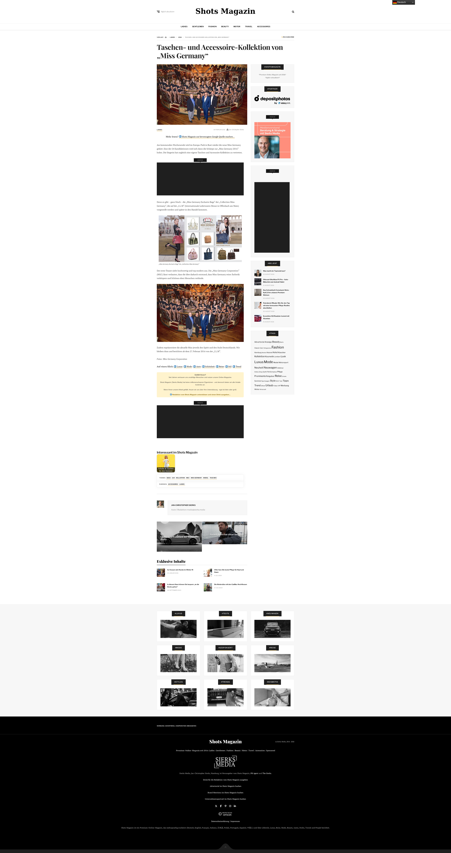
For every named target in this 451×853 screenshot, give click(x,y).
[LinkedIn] (235, 806)
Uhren (263, 386)
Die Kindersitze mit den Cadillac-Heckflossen (230, 584)
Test (280, 381)
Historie (269, 352)
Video (275, 386)
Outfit (265, 372)
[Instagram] (230, 806)
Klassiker (282, 352)
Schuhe (284, 376)
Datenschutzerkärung (220, 821)
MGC (188, 478)
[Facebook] (221, 806)
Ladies (184, 27)
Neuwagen (270, 367)
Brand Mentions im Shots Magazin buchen (225, 792)
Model (205, 478)
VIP (279, 386)
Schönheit (210, 366)
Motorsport (283, 362)
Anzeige (268, 342)
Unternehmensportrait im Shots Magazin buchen (225, 799)
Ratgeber (270, 376)
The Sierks (266, 773)
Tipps (286, 380)
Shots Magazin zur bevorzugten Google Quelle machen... (208, 136)
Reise (221, 366)
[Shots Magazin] (226, 11)
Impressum (235, 821)
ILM (173, 478)
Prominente (260, 376)
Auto (198, 366)
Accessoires (263, 27)
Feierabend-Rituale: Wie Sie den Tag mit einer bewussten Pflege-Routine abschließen (276, 305)
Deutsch (401, 2)
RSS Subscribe (288, 37)
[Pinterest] (225, 806)
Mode (189, 366)
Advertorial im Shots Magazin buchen (225, 786)
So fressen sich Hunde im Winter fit (180, 570)
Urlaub (269, 385)
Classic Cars (258, 348)
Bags (169, 478)
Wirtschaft (263, 389)
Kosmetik (269, 356)
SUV (277, 381)
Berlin (282, 342)
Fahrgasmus (267, 348)
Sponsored (270, 750)
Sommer (257, 381)
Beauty (225, 27)
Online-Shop (258, 372)
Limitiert (277, 357)
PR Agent (254, 773)
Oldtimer (280, 368)
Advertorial (259, 342)
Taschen (213, 478)
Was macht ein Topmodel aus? (274, 271)
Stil (229, 366)
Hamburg (257, 352)
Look (283, 356)
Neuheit (258, 367)
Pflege (280, 372)
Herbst (264, 352)
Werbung (285, 385)
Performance (272, 372)
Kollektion (180, 478)
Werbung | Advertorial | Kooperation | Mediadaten (176, 726)
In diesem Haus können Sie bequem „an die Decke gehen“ (183, 585)
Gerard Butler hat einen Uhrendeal (227, 534)
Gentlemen (198, 27)
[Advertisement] (200, 178)
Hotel (275, 352)
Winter (256, 389)
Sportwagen (265, 381)
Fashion (212, 27)
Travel (248, 27)
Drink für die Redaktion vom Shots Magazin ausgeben (225, 779)
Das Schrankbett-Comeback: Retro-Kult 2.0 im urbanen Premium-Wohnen (276, 292)
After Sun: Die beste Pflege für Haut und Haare (229, 571)
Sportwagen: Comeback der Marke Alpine (177, 538)
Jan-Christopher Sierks (183, 505)
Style (273, 380)
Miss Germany (196, 478)
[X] (216, 806)
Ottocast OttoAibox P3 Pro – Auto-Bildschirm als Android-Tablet (275, 281)
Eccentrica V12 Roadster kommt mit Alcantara (276, 317)
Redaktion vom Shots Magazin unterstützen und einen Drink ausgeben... (201, 395)
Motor (236, 27)
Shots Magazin (225, 741)
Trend (238, 366)
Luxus (179, 366)
